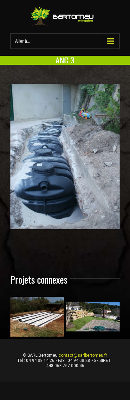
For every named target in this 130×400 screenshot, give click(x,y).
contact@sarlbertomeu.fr (83, 355)
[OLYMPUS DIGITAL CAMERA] (65, 156)
